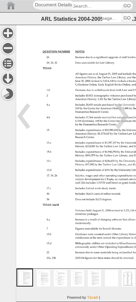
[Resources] (8, 78)
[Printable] (8, 93)
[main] (76, 163)
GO (127, 6)
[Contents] (8, 63)
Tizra (92, 297)
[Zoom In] (8, 33)
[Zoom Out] (8, 48)
